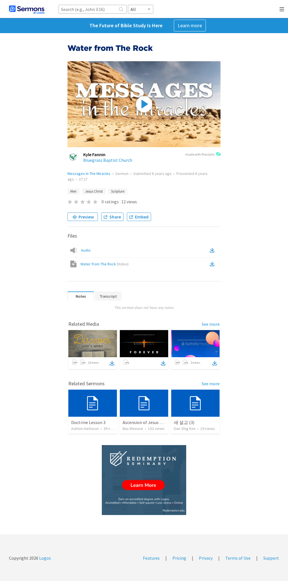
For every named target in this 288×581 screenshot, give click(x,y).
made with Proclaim (200, 154)
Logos (44, 558)
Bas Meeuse (133, 428)
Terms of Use (238, 558)
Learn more (190, 25)
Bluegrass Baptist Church (107, 160)
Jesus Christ (94, 191)
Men (73, 191)
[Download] (112, 363)
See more (211, 324)
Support (271, 558)
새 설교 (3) (184, 422)
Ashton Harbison (85, 428)
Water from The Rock (104, 263)
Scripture (117, 191)
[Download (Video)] (213, 264)
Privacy (206, 558)
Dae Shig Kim (184, 428)
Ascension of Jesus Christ (147, 422)
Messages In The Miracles (89, 173)
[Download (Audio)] (213, 250)
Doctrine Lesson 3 (88, 422)
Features (151, 558)
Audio (86, 250)
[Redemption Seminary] (144, 480)
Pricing (179, 558)
